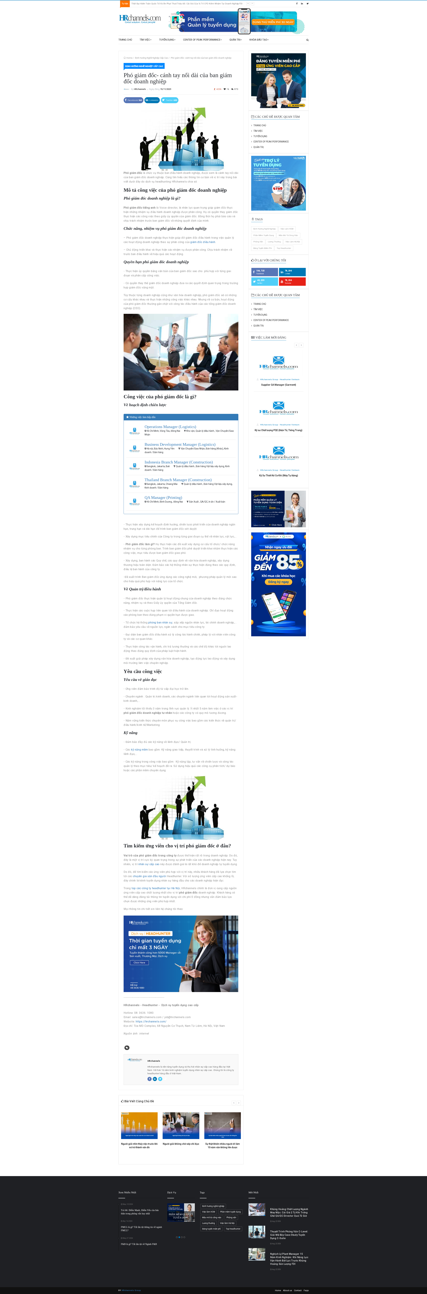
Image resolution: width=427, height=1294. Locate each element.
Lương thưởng (274, 242)
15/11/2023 (165, 89)
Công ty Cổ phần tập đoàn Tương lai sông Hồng (279, 379)
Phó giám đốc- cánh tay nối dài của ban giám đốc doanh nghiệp (201, 58)
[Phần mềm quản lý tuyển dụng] (238, 21)
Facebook (134, 100)
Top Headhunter (284, 248)
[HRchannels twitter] (308, 3)
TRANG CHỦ (125, 39)
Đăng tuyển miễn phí (262, 248)
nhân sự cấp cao (148, 864)
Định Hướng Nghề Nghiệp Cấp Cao (151, 58)
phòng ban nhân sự (160, 622)
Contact (298, 1290)
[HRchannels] (140, 19)
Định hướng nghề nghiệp (264, 229)
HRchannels (140, 89)
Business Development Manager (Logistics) (180, 444)
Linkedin (153, 100)
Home (129, 58)
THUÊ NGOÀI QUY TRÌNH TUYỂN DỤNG (181, 1212)
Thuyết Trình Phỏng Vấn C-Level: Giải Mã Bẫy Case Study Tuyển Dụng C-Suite (289, 1235)
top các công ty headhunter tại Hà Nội (156, 888)
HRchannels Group (131, 1290)
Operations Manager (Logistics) (170, 427)
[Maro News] (307, 40)
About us (287, 1290)
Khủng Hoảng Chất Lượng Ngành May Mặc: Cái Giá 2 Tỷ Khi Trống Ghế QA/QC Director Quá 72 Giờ (179, 4)
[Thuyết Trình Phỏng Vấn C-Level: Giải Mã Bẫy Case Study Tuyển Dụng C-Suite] (257, 1232)
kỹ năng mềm (139, 749)
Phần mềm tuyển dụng (263, 235)
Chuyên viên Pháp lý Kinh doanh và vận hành (278, 479)
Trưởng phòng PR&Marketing (278, 384)
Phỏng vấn (258, 242)
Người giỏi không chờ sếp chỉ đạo (181, 1144)
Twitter (171, 100)
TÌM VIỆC (145, 39)
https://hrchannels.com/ (151, 1021)
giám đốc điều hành (202, 242)
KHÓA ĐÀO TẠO (258, 39)
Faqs (306, 1290)
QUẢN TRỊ (235, 39)
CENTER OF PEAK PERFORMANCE (201, 39)
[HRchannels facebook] (296, 3)
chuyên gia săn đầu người (149, 876)
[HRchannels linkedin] (302, 3)
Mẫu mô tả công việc (288, 235)
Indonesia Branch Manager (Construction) (179, 462)
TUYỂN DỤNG (166, 39)
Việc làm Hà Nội (293, 242)
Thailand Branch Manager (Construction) (178, 480)
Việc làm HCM (287, 229)
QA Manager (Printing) (163, 497)
